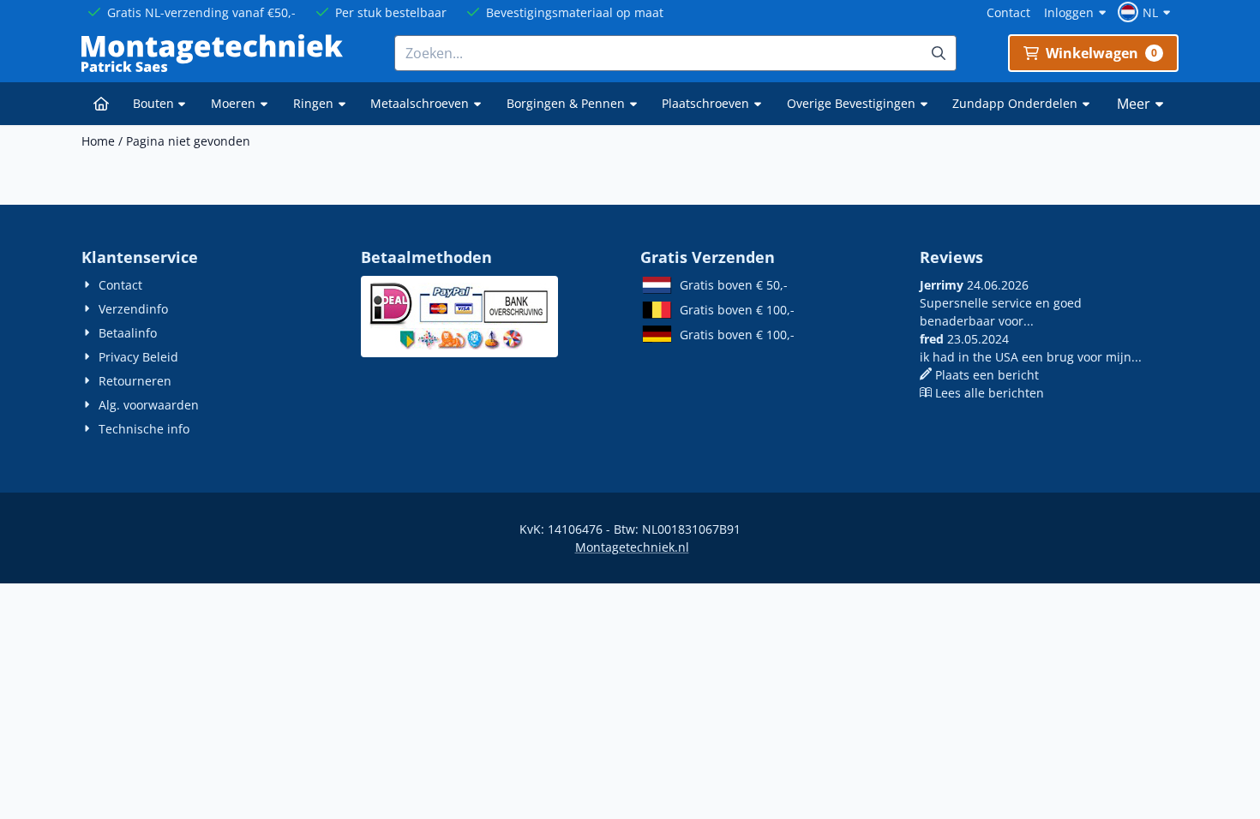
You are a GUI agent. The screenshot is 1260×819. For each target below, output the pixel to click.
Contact (1008, 12)
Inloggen (1069, 12)
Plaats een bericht (987, 375)
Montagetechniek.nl (632, 547)
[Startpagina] (101, 103)
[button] (1146, 12)
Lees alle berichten (989, 393)
